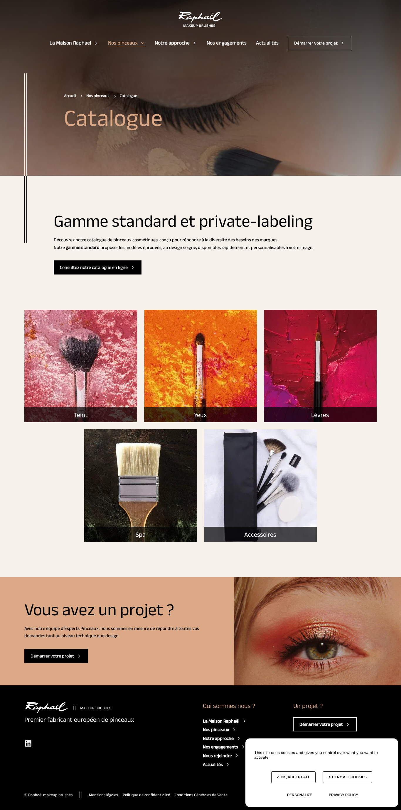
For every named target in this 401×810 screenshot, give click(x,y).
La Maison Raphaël (70, 43)
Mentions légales (103, 794)
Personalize (299, 795)
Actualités (267, 43)
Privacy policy (343, 795)
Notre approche (172, 43)
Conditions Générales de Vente (201, 794)
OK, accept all (295, 777)
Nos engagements (227, 43)
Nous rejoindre (217, 755)
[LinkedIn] (28, 743)
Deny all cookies (349, 777)
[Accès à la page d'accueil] (200, 19)
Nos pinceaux (123, 43)
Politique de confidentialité (146, 794)
